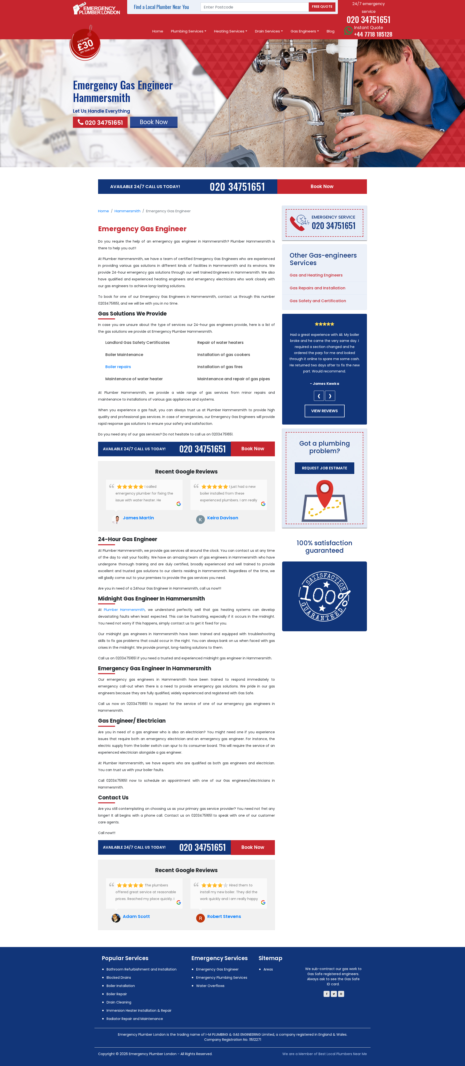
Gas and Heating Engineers (316, 275)
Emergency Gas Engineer (217, 969)
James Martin (138, 518)
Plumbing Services (187, 31)
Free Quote (322, 6)
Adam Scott (136, 916)
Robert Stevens (224, 916)
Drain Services (267, 31)
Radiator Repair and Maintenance (135, 1018)
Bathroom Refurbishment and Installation (142, 969)
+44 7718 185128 (373, 34)
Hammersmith (127, 210)
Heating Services (229, 31)
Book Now (322, 186)
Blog (330, 31)
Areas (268, 969)
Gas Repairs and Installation (317, 288)
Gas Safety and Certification (318, 301)
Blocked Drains (119, 977)
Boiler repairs (118, 367)
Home (157, 31)
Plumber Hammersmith (124, 609)
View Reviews (324, 411)
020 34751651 (104, 123)
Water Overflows (210, 985)
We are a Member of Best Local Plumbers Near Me (324, 1053)
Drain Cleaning (119, 1002)
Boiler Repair (117, 994)
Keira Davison (222, 518)
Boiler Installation (121, 985)
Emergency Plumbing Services (221, 977)
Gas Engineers (303, 31)
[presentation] (319, 396)
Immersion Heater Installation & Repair (139, 1010)
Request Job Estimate (324, 468)
